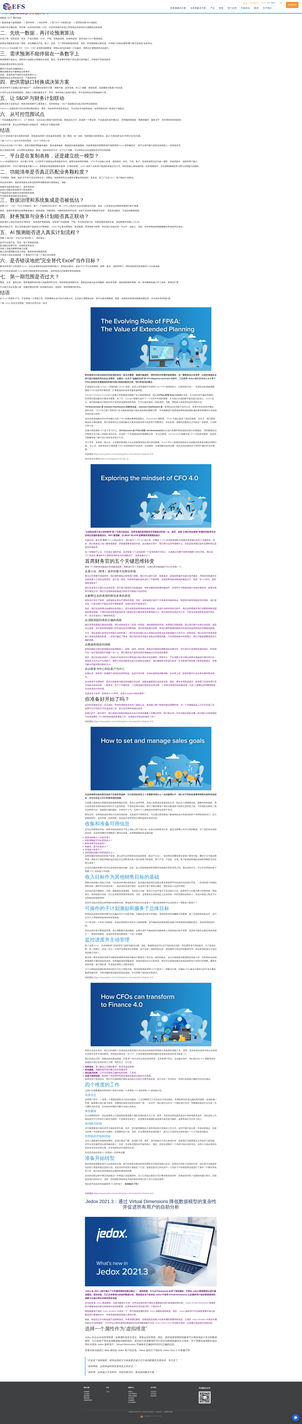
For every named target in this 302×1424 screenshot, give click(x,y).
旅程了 (148, 716)
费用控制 (86, 1398)
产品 (212, 8)
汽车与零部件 (132, 1394)
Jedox (108, 1391)
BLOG (264, 3)
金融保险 (131, 1400)
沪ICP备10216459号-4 (148, 1412)
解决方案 (86, 1387)
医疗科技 (131, 1398)
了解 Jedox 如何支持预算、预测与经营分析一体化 (23, 303)
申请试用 (153, 1396)
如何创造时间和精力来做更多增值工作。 (163, 1050)
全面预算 (86, 1391)
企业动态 (153, 1391)
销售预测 (86, 1396)
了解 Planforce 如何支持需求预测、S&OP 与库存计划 (25, 140)
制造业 (130, 1391)
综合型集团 (131, 1402)
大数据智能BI (88, 1400)
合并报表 (86, 1394)
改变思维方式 (133, 1050)
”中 (122, 540)
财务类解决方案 (178, 8)
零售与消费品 (132, 1396)
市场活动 (245, 8)
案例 (256, 8)
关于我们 (267, 8)
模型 (221, 8)
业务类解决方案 (198, 8)
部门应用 (232, 8)
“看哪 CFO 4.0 (108, 540)
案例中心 (131, 1387)
